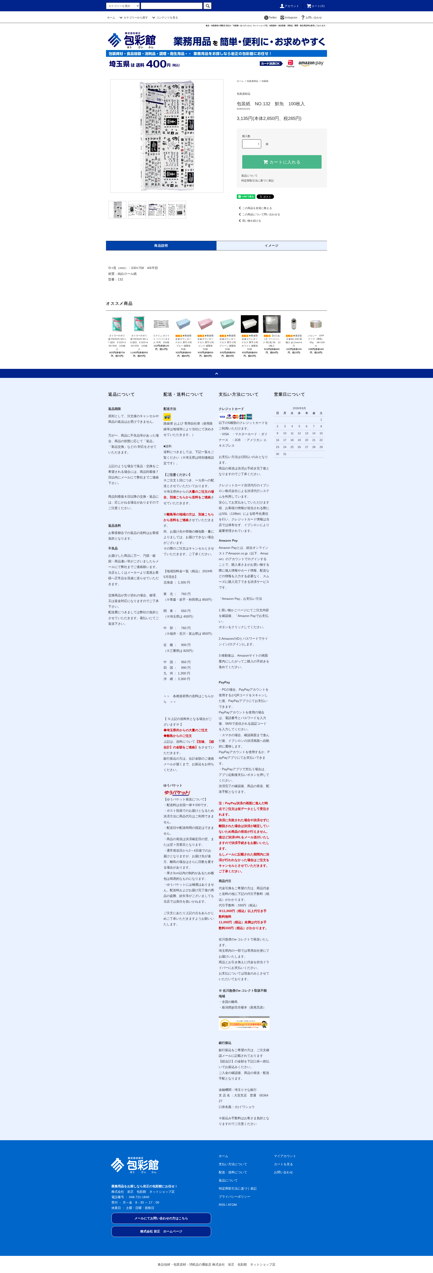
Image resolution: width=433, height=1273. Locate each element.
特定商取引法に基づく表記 (257, 180)
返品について (249, 175)
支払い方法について (233, 1164)
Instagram (291, 17)
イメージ (272, 245)
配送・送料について (233, 1172)
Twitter (273, 17)
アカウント (292, 6)
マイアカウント (285, 1156)
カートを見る (283, 1164)
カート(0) (318, 6)
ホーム (111, 17)
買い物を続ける (251, 220)
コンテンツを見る (167, 17)
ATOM (232, 1204)
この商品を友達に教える (257, 208)
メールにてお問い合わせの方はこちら (161, 1218)
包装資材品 (252, 81)
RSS (222, 1204)
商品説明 (161, 245)
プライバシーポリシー (234, 1196)
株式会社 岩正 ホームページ (161, 1231)
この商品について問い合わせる (261, 214)
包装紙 (265, 81)
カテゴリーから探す (136, 17)
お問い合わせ (314, 17)
